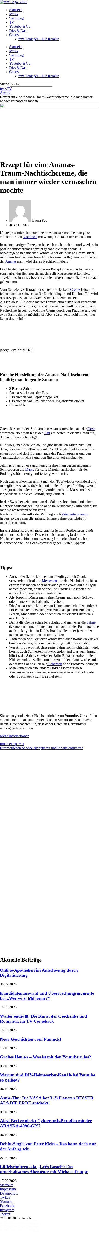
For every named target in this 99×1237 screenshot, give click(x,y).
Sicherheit (54, 664)
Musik (13, 14)
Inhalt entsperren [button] (12, 744)
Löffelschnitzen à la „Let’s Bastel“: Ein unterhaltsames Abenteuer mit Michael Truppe (44, 1169)
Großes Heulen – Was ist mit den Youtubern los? (45, 1057)
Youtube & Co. (20, 26)
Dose (91, 429)
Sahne (91, 622)
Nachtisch (30, 237)
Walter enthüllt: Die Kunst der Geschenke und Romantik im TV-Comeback (43, 1019)
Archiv (5, 93)
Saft (47, 433)
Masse (29, 469)
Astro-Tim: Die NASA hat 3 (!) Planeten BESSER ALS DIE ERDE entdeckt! (46, 1100)
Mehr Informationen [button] (14, 736)
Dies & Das (17, 31)
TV (11, 22)
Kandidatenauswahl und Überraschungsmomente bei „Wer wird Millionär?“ (47, 996)
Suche (4, 84)
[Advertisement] (49, 803)
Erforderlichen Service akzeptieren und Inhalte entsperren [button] (41, 748)
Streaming (16, 18)
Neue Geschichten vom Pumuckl (30, 1039)
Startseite (15, 10)
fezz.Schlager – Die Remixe (38, 39)
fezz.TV (6, 89)
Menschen (49, 581)
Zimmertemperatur (75, 514)
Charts (14, 35)
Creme (75, 289)
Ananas (10, 261)
